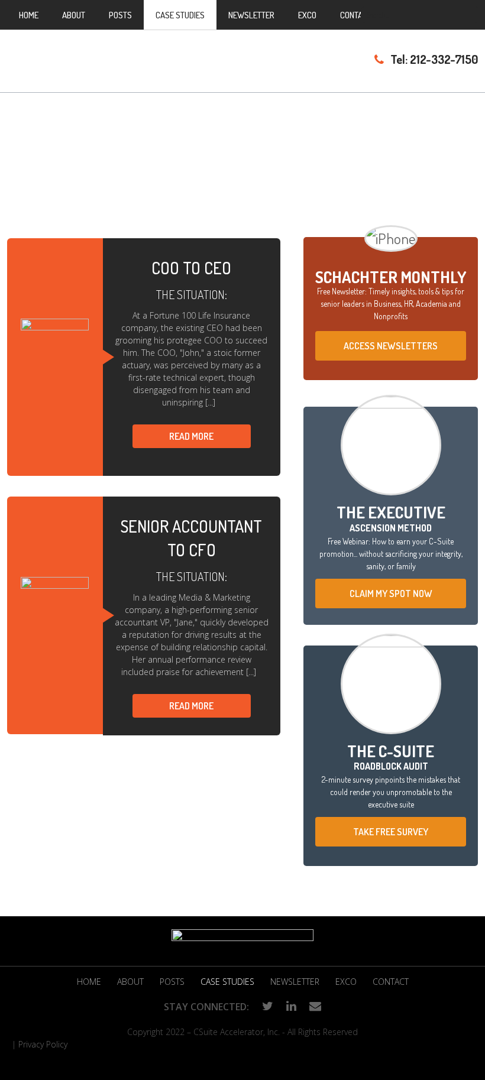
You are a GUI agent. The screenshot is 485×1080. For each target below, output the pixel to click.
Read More (191, 436)
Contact (391, 981)
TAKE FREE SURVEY (390, 832)
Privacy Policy (42, 1044)
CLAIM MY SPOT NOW (391, 593)
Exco (346, 981)
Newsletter (294, 981)
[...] (210, 402)
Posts (172, 981)
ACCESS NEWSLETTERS (391, 346)
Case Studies (227, 981)
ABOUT (130, 981)
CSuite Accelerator (118, 59)
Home (89, 981)
